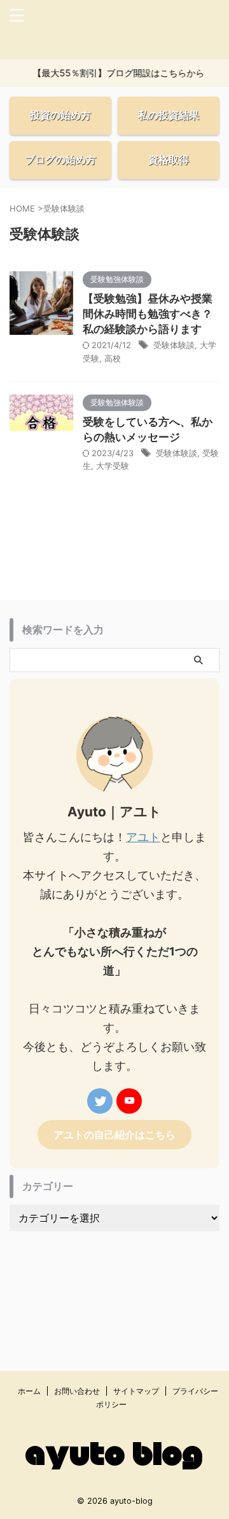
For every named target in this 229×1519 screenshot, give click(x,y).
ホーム (29, 1391)
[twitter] (100, 1101)
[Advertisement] (114, 1282)
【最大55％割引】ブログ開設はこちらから (115, 72)
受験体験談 (174, 345)
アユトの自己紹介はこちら (114, 1134)
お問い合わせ (77, 1391)
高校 (112, 358)
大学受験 (112, 466)
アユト (143, 837)
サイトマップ (136, 1391)
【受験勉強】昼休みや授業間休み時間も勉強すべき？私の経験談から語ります (147, 313)
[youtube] (129, 1101)
